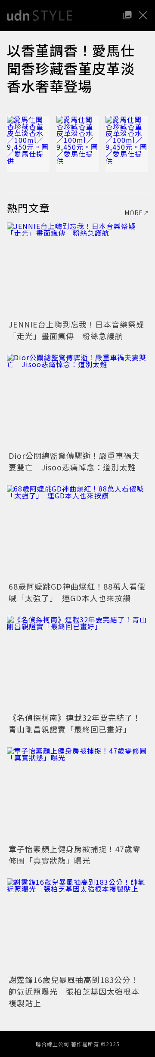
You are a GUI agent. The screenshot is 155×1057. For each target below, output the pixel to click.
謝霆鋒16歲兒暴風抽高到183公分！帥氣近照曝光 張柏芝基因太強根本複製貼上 (74, 991)
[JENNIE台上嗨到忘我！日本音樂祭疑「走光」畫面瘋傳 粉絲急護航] (77, 270)
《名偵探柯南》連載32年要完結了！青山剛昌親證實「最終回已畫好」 (75, 723)
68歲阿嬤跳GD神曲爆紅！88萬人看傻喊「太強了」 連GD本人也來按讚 (77, 592)
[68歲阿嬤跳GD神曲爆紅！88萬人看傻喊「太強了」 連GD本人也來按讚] (77, 532)
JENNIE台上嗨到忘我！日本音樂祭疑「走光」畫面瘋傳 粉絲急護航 (76, 329)
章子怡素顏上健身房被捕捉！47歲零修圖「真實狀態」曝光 (75, 854)
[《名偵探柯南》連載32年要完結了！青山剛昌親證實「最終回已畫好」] (77, 663)
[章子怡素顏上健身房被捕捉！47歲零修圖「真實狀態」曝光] (77, 794)
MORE (134, 213)
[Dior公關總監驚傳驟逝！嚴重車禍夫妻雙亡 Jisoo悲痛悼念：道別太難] (77, 401)
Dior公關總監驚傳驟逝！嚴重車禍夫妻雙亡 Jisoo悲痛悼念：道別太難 (74, 461)
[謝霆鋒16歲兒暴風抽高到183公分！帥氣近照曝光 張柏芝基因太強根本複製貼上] (77, 925)
